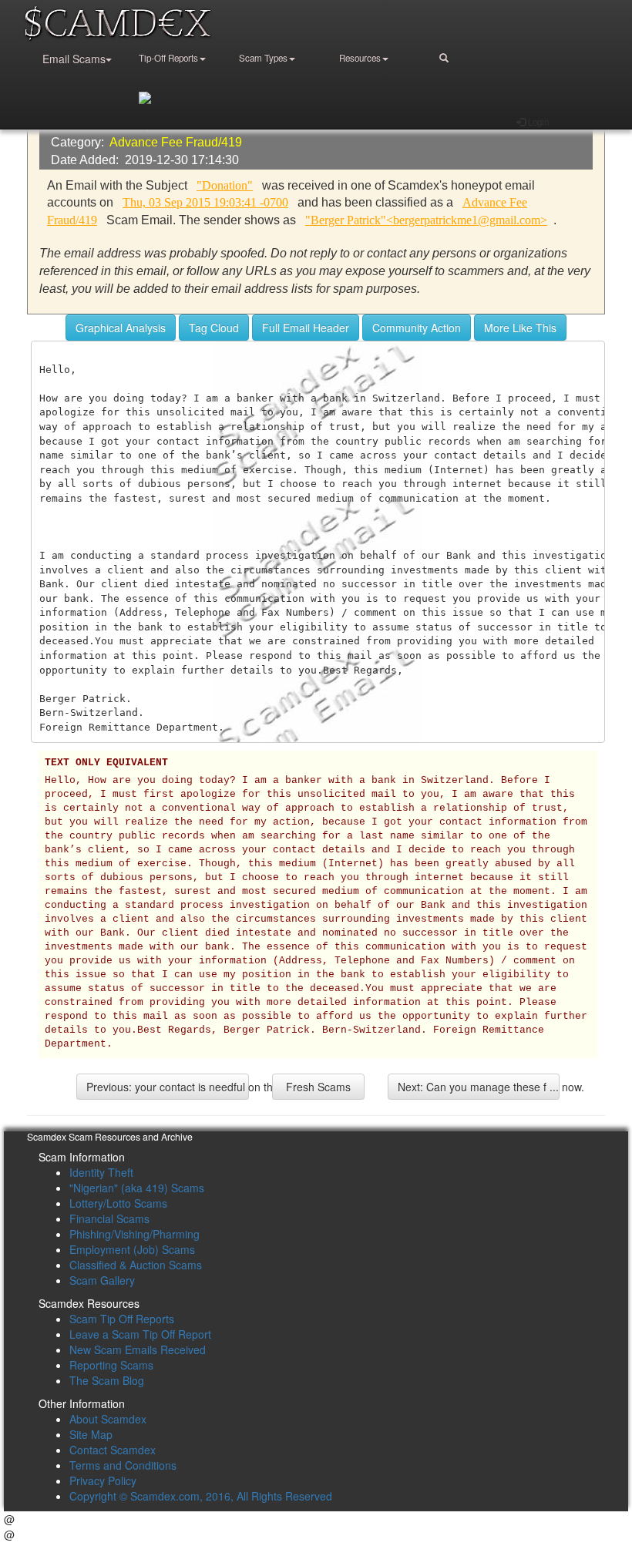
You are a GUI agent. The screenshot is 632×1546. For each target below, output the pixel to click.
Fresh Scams (318, 1086)
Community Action (416, 327)
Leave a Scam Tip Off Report (140, 1334)
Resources (360, 58)
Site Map (91, 1434)
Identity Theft (101, 1172)
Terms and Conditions (122, 1465)
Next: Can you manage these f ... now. (479, 1086)
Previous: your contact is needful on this (167, 1086)
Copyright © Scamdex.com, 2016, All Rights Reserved (200, 1496)
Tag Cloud (214, 327)
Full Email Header (305, 327)
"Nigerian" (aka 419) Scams (136, 1187)
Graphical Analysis (121, 327)
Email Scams (74, 58)
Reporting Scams (111, 1365)
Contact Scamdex (112, 1449)
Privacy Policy (102, 1480)
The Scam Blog (106, 1380)
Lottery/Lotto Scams (118, 1203)
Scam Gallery (102, 1280)
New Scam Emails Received (137, 1349)
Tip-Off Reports (168, 58)
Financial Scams (109, 1218)
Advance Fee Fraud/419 (175, 142)
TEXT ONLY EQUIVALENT (106, 763)
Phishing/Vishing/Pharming (134, 1234)
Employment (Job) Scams (132, 1249)
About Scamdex (107, 1419)
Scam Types (263, 58)
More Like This (520, 327)
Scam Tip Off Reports (121, 1318)
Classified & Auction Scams (135, 1264)
